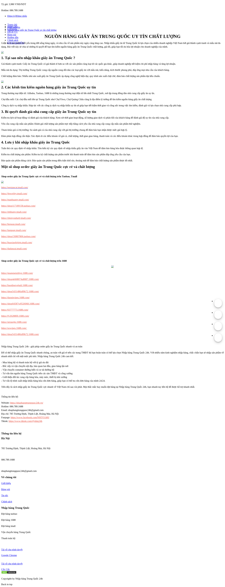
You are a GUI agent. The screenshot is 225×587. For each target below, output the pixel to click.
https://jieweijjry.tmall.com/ (14, 193)
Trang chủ (12, 24)
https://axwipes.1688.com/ (14, 328)
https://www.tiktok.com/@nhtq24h (25, 421)
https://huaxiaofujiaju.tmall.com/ (16, 242)
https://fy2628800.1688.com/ (15, 316)
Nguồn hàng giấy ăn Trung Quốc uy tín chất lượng (31, 30)
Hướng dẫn (12, 37)
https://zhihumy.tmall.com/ (14, 212)
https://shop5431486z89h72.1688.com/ (20, 291)
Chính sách (12, 40)
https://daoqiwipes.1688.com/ (15, 297)
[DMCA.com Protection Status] (9, 573)
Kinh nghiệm (13, 27)
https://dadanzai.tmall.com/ (14, 248)
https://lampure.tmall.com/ (13, 230)
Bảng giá (11, 34)
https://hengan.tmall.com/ (13, 224)
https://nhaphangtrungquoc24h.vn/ (26, 402)
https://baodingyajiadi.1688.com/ (17, 285)
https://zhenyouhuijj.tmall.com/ (16, 218)
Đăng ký (11, 16)
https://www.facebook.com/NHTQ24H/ (30, 417)
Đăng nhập (21, 16)
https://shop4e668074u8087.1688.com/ (20, 279)
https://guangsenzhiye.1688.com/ (17, 273)
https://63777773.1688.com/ (14, 309)
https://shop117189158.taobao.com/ (18, 205)
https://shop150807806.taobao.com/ (18, 236)
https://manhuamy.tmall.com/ (15, 199)
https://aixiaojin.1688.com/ (14, 322)
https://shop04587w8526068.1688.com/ (20, 303)
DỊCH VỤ (12, 32)
